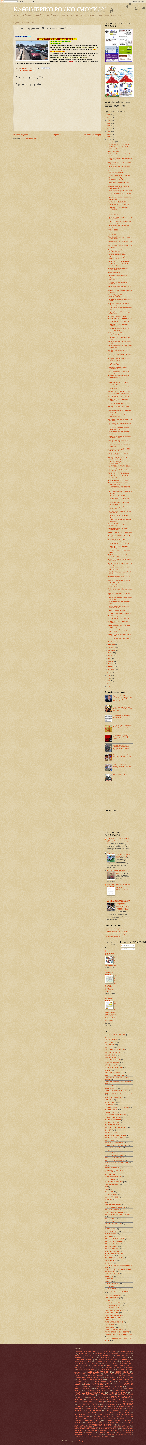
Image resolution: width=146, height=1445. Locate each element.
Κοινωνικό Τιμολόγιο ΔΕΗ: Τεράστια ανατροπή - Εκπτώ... (118, 295)
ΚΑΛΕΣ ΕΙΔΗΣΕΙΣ (110, 1179)
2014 (108, 678)
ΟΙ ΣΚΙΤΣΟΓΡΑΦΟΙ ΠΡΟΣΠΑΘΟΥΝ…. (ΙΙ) (120, 319)
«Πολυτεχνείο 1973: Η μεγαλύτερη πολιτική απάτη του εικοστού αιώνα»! (122, 766)
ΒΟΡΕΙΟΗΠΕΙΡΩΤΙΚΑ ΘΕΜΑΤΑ (114, 1072)
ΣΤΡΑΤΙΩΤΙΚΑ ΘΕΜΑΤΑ (112, 1298)
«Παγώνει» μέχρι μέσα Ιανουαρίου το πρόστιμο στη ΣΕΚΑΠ (118, 187)
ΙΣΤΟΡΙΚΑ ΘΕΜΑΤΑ (111, 1174)
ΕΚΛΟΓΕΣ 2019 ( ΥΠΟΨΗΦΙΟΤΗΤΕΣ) (116, 1115)
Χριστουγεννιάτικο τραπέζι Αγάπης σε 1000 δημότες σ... (119, 581)
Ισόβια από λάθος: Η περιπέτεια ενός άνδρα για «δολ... (119, 359)
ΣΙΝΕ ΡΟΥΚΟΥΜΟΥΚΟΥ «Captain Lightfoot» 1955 (118, 383)
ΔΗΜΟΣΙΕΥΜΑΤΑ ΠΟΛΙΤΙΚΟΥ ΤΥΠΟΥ (116, 1091)
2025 (108, 117)
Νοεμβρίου (111, 642)
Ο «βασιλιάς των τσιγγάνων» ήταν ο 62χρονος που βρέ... (118, 329)
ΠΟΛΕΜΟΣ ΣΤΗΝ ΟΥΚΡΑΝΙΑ (113, 1241)
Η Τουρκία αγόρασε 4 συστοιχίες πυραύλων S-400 (117, 363)
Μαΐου (110, 658)
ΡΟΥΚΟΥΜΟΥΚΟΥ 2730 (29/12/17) (118, 261)
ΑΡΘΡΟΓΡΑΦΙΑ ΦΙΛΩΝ (112, 1062)
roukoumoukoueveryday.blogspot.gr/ (115, 934)
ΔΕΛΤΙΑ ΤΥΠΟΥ (109, 1085)
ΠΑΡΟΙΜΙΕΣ (108, 1236)
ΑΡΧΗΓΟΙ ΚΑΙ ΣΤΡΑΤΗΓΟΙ (121, 774)
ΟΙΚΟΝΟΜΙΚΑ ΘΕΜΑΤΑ (27, 71)
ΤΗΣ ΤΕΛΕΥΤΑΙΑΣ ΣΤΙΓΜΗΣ (113, 1305)
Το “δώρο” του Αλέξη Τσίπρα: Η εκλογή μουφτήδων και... (119, 462)
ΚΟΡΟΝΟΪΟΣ (109, 1192)
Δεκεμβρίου (111, 142)
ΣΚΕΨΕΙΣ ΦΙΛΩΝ (110, 1286)
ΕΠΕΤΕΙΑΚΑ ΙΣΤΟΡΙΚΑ (112, 1132)
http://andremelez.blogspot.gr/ (113, 929)
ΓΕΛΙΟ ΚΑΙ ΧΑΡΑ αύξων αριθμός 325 (119, 175)
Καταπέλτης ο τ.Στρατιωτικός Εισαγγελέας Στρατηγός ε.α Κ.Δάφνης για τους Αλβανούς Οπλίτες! (121, 747)
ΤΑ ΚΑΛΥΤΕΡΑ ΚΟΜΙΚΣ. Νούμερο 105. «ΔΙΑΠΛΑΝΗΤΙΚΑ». (119, 436)
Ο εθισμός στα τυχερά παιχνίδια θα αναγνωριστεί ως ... (118, 257)
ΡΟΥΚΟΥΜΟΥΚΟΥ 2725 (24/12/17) (118, 618)
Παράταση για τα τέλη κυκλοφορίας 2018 (120, 190)
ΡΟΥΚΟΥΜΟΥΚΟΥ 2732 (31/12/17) (118, 144)
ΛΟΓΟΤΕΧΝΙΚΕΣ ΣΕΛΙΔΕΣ (113, 1204)
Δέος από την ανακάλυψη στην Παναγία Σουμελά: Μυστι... (119, 424)
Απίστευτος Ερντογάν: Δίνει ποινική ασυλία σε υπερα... (118, 407)
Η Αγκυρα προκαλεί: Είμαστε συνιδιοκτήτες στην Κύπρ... (116, 178)
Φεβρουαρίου (112, 666)
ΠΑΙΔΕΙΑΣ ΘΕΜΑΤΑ (111, 1234)
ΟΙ (105, 1226)
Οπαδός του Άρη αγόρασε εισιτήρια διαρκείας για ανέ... (118, 268)
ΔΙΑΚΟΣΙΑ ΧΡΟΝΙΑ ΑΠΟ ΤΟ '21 (114, 1097)
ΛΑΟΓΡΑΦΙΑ (108, 1199)
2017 (108, 139)
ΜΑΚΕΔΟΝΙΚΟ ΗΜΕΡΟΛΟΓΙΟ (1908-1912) (117, 1214)
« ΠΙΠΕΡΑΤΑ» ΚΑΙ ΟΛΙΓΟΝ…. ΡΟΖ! (115, 1035)
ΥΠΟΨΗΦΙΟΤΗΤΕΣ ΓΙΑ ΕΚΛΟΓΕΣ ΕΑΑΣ (117, 1332)
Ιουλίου (110, 653)
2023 (108, 123)
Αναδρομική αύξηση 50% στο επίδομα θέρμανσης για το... (119, 304)
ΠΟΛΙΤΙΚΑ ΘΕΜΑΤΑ (111, 1246)
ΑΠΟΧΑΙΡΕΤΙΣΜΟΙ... (111, 1057)
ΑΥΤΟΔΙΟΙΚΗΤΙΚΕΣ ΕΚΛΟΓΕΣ (114, 1067)
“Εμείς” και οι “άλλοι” (114, 151)
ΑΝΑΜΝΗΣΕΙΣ (109, 1047)
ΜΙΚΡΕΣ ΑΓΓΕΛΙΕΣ (110, 1218)
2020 (108, 131)
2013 (108, 681)
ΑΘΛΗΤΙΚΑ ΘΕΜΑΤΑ (111, 1040)
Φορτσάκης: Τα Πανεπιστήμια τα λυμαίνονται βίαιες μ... (117, 458)
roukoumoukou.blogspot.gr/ (112, 936)
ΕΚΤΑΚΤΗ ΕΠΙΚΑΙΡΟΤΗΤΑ (113, 1117)
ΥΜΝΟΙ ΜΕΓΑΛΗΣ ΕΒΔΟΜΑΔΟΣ (114, 1329)
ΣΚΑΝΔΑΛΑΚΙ (109, 1276)
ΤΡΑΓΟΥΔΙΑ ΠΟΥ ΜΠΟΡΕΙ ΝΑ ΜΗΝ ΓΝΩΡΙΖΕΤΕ (102, 1430)
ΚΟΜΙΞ (107, 1189)
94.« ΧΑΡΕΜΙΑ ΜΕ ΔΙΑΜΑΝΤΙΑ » (118, 202)
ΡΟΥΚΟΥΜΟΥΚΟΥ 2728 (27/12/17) (118, 396)
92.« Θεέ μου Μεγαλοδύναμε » (117, 316)
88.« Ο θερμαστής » (113, 616)
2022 (108, 126)
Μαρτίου (111, 664)
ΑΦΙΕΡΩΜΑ (108, 1070)
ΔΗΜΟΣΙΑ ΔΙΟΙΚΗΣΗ (111, 1088)
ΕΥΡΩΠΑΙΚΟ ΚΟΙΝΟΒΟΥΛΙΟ (113, 1147)
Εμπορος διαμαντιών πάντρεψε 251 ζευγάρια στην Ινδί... (118, 441)
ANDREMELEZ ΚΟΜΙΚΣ (109, 953)
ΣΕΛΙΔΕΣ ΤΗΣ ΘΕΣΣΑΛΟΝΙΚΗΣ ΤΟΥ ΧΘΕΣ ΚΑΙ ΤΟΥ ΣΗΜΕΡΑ (110, 1416)
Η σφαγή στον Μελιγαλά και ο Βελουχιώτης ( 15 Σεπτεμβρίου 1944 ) (121, 737)
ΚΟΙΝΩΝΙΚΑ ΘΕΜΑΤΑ (111, 1184)
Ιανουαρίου (111, 669)
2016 (108, 673)
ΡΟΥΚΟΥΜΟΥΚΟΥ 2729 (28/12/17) (118, 321)
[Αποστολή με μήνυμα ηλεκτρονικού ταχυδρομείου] (42, 68)
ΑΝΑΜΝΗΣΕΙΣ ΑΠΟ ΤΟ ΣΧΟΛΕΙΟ (115, 1050)
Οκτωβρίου (111, 644)
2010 (108, 686)
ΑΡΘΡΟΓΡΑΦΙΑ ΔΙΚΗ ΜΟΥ (113, 1060)
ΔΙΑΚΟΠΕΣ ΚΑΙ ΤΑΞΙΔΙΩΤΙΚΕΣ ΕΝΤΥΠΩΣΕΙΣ (118, 1093)
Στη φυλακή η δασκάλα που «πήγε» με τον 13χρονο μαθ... (119, 503)
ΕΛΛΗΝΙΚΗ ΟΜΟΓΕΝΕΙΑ (112, 1122)
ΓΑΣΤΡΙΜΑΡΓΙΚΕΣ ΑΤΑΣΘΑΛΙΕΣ (114, 1075)
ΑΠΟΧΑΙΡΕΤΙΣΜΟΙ (110, 1055)
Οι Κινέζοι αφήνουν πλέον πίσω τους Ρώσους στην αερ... (118, 415)
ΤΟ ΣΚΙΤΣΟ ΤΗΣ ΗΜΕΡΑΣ (112, 1308)
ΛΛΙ (106, 1202)
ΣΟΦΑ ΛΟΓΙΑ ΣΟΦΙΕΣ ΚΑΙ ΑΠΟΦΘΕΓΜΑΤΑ (117, 1291)
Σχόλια (124, 948)
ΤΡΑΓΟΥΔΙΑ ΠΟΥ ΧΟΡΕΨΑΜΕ (114, 1322)
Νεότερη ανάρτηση (20, 135)
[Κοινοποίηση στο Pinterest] (49, 68)
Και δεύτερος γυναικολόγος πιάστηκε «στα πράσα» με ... (118, 333)
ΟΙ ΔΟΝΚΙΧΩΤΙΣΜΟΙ (111, 1229)
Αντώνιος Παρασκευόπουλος (116, 870)
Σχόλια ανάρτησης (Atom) (28, 138)
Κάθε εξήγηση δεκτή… (114, 272)
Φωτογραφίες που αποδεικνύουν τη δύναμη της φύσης (118, 250)
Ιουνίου (110, 655)
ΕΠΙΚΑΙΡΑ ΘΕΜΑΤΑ (111, 1140)
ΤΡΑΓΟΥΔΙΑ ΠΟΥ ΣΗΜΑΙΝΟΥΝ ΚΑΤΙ (115, 1310)
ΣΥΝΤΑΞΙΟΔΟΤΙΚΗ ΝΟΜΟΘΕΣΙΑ (118, 480)
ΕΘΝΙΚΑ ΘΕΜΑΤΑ (110, 1112)
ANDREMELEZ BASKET (109, 999)
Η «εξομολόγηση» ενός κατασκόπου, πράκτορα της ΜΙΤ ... (118, 606)
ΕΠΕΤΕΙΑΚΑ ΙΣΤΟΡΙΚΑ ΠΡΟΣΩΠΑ (115, 1137)
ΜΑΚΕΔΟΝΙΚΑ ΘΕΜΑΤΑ (112, 1209)
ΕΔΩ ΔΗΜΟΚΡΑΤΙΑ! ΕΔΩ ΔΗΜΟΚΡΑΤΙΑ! (117, 1107)
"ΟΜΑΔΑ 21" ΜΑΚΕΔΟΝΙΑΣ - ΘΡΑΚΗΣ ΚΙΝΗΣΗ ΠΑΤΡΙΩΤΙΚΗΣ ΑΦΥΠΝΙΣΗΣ (118, 901)
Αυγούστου (111, 650)
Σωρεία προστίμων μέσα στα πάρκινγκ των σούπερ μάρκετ (123, 856)
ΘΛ (106, 1165)
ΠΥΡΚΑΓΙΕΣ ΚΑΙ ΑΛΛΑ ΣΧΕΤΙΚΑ (114, 1258)
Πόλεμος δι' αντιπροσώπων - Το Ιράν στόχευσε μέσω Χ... (118, 568)
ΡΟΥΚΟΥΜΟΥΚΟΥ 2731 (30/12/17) (118, 205)
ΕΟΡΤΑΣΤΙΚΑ (109, 1130)
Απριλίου (111, 661)
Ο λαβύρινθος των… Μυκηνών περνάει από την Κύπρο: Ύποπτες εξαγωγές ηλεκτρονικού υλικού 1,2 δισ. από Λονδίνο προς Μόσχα (123, 907)
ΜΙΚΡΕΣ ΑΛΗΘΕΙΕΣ (111, 1221)
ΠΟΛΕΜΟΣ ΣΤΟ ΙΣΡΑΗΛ (112, 1244)
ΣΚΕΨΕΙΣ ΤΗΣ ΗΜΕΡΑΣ (112, 1283)
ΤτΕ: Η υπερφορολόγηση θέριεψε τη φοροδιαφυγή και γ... (118, 372)
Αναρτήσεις (125, 945)
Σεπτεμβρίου (112, 647)
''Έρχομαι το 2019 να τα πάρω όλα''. (118, 610)
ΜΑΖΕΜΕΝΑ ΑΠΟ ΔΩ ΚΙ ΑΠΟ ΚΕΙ (115, 1207)
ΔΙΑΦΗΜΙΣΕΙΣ (109, 1100)
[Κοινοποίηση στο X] (45, 68)
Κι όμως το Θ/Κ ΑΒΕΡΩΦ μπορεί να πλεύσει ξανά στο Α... (118, 428)
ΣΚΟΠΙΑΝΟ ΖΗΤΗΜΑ (111, 1289)
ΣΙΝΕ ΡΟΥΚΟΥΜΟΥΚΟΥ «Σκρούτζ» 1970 (120, 613)
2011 (108, 683)
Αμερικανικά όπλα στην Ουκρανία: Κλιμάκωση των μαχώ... (118, 483)
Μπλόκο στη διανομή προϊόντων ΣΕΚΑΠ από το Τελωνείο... (119, 449)
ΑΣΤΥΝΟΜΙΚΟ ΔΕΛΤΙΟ (111, 1065)
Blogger (81, 1441)
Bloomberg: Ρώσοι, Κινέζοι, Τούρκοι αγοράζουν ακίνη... (118, 376)
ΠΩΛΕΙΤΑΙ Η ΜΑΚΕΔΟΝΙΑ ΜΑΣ (117, 275)
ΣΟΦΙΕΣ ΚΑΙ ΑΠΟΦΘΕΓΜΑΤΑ (113, 1295)
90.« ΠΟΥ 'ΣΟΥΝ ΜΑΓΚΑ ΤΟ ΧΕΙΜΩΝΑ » (120, 466)
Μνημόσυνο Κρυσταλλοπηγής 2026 (122, 888)
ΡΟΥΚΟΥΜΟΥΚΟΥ (110, 1260)
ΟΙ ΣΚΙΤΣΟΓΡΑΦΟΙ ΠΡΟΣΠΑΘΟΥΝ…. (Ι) (120, 394)
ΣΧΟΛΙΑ (107, 1300)
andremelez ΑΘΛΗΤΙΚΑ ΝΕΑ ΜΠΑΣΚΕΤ (116, 931)
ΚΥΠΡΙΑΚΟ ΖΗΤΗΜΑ (111, 1194)
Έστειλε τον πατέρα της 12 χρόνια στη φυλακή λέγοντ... (119, 626)
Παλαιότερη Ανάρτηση (92, 135)
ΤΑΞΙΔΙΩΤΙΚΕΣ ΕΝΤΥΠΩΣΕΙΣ (113, 1303)
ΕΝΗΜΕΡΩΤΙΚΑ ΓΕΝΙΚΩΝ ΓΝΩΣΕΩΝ (116, 1127)
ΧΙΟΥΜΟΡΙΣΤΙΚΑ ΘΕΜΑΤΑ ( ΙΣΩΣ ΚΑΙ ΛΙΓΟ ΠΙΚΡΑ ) (91, 1436)
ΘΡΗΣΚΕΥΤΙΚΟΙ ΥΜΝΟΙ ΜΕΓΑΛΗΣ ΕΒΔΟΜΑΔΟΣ (110, 1388)
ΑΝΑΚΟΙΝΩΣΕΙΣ (110, 1045)
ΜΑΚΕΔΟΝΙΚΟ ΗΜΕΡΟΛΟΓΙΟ (114, 1212)
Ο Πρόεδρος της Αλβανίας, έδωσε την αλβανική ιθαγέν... (119, 528)
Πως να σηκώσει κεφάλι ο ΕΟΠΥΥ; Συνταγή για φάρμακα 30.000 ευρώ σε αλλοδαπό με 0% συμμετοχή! (122, 708)
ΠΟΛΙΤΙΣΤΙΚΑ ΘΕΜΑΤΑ (112, 1249)
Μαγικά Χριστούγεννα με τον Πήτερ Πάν (119, 638)
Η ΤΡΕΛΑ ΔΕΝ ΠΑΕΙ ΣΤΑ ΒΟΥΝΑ (114, 1158)
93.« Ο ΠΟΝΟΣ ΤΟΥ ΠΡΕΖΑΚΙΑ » (118, 254)
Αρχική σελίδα (55, 135)
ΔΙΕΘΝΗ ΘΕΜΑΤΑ (110, 1102)
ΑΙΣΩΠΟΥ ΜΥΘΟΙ (110, 1042)
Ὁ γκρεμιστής (112, 380)
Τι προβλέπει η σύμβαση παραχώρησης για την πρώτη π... (119, 222)
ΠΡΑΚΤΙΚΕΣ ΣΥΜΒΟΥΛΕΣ (112, 1251)
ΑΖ (105, 1037)
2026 (108, 115)
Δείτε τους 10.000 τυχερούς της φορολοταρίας (117, 524)
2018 (108, 137)
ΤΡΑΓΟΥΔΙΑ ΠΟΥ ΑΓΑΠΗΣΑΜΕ (114, 1315)
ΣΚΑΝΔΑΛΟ (108, 1281)
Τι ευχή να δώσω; (113, 214)
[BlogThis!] (44, 68)
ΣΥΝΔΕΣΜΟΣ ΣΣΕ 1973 (109, 973)
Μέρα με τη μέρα (113, 212)
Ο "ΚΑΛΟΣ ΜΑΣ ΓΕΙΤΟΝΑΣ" (113, 1224)
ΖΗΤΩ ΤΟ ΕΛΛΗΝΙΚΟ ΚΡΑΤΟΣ (114, 1155)
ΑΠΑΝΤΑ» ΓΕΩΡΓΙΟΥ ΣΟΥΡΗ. (114, 1052)
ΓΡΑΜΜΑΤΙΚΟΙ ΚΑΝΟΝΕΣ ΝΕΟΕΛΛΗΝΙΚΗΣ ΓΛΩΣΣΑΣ (118, 1363)
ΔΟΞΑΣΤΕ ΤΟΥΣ (110, 1105)
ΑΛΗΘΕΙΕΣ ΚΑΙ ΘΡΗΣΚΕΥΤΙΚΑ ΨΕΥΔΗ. (120, 532)
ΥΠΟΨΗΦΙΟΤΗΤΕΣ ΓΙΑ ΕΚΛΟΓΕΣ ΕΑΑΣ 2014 (118, 1334)
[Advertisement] (115, 796)
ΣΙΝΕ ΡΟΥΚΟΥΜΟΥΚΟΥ (112, 1273)
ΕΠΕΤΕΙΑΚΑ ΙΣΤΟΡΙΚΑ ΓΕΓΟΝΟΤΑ (115, 1135)
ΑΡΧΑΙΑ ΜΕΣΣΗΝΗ (113, 230)
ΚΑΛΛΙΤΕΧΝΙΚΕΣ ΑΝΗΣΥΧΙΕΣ (114, 1182)
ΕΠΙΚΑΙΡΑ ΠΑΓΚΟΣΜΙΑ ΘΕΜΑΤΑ (114, 1142)
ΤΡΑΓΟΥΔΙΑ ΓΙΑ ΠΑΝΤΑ (112, 1313)
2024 (108, 120)
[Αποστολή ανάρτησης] (38, 68)
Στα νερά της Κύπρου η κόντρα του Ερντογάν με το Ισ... (118, 516)
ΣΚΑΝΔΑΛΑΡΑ (109, 1278)
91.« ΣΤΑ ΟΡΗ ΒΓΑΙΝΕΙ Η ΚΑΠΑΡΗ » (119, 391)
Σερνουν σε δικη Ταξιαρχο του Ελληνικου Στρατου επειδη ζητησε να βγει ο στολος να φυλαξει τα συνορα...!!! (122, 698)
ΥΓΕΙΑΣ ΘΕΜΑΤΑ (110, 1327)
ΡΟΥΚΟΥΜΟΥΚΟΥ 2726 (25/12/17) (118, 543)
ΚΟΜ (106, 1187)
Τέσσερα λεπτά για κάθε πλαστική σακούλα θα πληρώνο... (118, 367)
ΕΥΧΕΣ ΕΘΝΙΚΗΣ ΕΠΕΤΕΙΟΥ (113, 1152)
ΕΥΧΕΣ (107, 1150)
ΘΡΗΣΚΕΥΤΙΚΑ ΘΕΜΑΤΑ (112, 1168)
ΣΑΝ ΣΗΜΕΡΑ (109, 1263)
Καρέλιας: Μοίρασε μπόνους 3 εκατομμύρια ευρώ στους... (117, 171)
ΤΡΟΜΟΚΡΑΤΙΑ (109, 1324)
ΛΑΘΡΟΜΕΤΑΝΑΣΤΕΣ (111, 1197)
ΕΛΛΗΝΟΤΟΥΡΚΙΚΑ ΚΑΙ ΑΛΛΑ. (114, 1125)
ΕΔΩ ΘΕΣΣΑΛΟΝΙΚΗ (111, 1110)
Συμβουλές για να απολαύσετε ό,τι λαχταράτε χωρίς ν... (118, 555)
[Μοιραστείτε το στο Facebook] (47, 68)
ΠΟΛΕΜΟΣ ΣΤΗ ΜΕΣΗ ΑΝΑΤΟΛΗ (115, 1239)
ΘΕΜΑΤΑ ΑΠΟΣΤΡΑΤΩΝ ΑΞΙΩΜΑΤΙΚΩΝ (116, 1163)
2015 (108, 675)
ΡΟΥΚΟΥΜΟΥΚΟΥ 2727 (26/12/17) (118, 473)
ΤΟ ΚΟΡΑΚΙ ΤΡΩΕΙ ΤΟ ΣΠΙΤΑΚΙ (117, 495)
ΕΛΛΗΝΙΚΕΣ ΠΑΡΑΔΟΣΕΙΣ (113, 1120)
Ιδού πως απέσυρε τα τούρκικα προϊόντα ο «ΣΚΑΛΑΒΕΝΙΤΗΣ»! (122, 755)
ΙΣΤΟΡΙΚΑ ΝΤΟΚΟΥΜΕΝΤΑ (113, 1177)
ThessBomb (110, 853)
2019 (108, 134)
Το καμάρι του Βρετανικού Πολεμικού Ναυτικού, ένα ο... (118, 499)
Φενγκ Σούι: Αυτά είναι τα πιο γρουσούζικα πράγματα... (116, 540)
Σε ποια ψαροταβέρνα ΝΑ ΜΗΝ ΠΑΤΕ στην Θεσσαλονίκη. (122, 726)
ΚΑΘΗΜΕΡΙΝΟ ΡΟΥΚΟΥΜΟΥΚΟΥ (59, 9)
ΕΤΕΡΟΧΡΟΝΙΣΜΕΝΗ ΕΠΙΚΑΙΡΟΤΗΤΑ (116, 1145)
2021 (108, 128)
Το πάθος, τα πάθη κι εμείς (116, 403)
